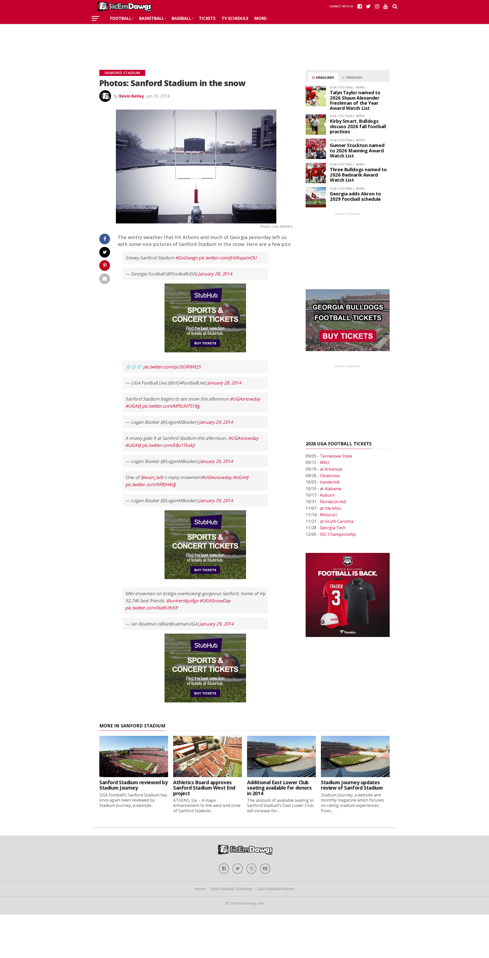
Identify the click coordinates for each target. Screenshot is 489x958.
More (260, 18)
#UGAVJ (133, 406)
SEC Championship (338, 534)
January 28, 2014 (215, 274)
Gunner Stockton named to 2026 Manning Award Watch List (357, 150)
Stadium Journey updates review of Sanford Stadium (352, 785)
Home (200, 888)
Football (120, 18)
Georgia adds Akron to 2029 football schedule (355, 196)
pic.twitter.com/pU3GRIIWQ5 (172, 367)
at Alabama (330, 488)
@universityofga (182, 600)
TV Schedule (235, 18)
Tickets (207, 18)
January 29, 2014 (216, 422)
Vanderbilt (330, 482)
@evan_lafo (152, 477)
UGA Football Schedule (231, 888)
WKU (324, 462)
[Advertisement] (244, 39)
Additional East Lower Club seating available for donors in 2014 (279, 787)
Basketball (151, 18)
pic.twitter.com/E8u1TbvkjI (168, 445)
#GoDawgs (186, 258)
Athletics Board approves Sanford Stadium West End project (204, 787)
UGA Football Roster (276, 888)
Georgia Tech (333, 527)
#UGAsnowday (245, 399)
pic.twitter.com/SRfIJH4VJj (150, 484)
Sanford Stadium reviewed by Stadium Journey (133, 785)
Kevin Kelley (131, 96)
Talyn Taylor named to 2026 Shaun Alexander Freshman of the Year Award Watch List (355, 100)
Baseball (181, 18)
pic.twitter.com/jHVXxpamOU (228, 258)
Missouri (328, 514)
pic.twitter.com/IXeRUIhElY (151, 608)
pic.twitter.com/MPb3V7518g (171, 406)
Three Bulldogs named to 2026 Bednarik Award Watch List (358, 174)
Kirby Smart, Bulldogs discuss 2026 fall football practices (358, 126)
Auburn (327, 495)
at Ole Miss (330, 508)
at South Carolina (336, 521)
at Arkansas (331, 469)
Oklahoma (329, 475)
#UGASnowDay (214, 600)
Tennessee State (336, 456)
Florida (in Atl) (333, 501)
